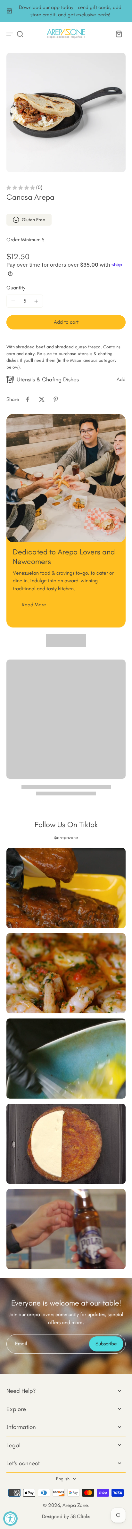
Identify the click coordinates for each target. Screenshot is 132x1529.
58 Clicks (80, 1516)
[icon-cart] (118, 33)
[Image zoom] (66, 112)
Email (21, 1344)
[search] (20, 33)
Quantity (15, 288)
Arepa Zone (75, 1505)
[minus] (13, 300)
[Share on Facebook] (28, 399)
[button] (66, 322)
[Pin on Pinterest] (56, 399)
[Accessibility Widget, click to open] (10, 1518)
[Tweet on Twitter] (42, 399)
